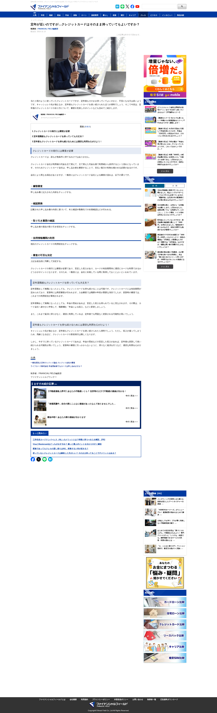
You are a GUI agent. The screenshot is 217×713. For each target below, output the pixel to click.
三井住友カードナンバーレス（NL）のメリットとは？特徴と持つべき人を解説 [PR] (69, 439)
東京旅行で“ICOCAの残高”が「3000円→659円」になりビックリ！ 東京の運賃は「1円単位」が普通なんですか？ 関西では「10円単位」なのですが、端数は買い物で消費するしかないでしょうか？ (171, 241)
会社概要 (73, 699)
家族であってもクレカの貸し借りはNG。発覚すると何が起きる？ (60, 448)
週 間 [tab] (154, 185)
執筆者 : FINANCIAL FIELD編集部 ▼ (53, 114)
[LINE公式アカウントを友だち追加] (122, 6)
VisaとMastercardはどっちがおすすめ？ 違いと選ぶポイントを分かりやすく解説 (67, 444)
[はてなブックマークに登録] (50, 459)
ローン (84, 15)
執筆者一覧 (151, 699)
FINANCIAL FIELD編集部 (48, 28)
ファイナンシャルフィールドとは (52, 699)
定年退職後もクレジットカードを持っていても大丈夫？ (58, 136)
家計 (122, 15)
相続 (51, 15)
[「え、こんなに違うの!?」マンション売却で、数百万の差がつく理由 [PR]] (165, 552)
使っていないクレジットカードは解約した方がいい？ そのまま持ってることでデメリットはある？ (74, 453)
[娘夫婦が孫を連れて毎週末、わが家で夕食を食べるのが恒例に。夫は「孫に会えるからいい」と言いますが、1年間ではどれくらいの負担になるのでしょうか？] (150, 255)
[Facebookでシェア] (33, 459)
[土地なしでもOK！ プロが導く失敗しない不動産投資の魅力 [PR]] (165, 525)
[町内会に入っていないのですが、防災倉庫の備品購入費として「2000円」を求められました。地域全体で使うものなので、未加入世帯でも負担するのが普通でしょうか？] (150, 222)
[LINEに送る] (44, 459)
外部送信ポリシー (121, 699)
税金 (59, 15)
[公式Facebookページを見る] (132, 6)
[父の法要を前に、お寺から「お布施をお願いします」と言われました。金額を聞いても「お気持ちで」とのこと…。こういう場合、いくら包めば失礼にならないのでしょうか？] (150, 208)
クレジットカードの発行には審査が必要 (51, 131)
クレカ (143, 15)
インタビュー (167, 15)
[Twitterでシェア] (38, 459)
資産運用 (94, 15)
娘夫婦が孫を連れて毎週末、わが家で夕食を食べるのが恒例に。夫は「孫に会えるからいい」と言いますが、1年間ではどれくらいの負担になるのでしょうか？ (170, 257)
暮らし (105, 15)
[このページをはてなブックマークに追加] (117, 6)
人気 (34, 15)
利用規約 (84, 699)
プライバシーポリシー (101, 699)
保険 (75, 15)
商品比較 (180, 15)
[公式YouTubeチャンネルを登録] (137, 6)
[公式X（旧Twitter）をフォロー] (127, 6)
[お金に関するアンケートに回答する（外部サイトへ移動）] (165, 573)
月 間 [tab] (174, 185)
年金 (67, 15)
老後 (114, 15)
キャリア (132, 15)
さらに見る (165, 171)
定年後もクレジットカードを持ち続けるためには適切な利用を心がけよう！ (67, 141)
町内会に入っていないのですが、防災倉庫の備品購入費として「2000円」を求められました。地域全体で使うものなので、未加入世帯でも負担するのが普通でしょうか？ (170, 224)
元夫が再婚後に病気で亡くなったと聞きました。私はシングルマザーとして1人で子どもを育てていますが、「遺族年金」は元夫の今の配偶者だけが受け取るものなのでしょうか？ (170, 195)
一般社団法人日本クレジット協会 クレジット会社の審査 (53, 362)
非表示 (87, 126)
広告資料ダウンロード (169, 699)
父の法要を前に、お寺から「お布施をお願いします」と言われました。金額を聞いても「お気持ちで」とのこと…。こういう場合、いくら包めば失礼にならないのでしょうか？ (170, 209)
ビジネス (153, 15)
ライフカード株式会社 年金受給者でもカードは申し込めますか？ (56, 366)
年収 (42, 15)
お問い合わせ (137, 699)
